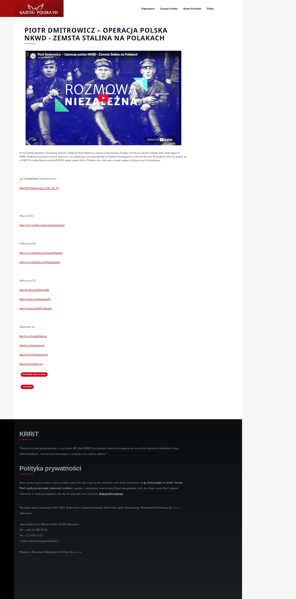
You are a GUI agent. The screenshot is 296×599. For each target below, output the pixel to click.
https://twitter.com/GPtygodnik (34, 289)
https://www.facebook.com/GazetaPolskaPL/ (41, 252)
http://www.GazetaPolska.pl (33, 336)
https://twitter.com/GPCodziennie (35, 308)
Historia (27, 387)
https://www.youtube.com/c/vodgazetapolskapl (42, 224)
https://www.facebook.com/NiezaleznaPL (39, 261)
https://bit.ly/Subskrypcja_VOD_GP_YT (39, 187)
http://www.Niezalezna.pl (31, 345)
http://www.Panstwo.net (31, 363)
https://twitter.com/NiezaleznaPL (35, 299)
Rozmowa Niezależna (34, 374)
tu (145, 482)
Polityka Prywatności (111, 493)
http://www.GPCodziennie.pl (33, 354)
